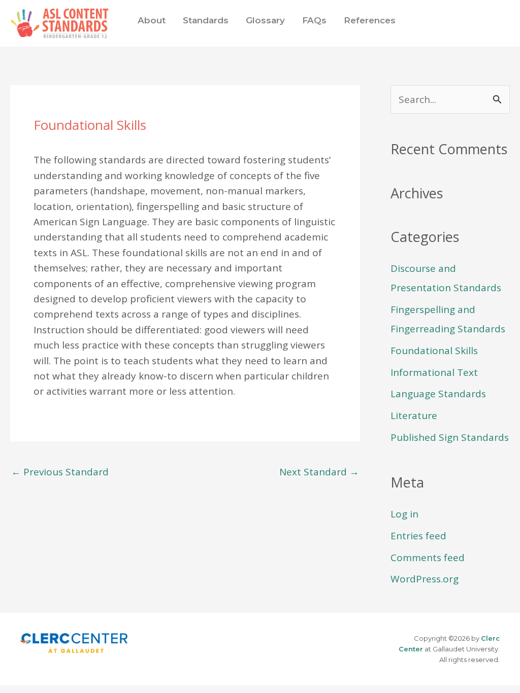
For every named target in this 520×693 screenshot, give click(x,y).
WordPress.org (425, 578)
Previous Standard (60, 471)
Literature (414, 415)
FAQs (314, 20)
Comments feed (428, 557)
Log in (404, 514)
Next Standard (319, 471)
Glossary (265, 20)
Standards (206, 20)
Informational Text (434, 372)
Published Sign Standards (450, 437)
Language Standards (438, 393)
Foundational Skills (434, 350)
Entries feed (418, 535)
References (370, 20)
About (152, 20)
